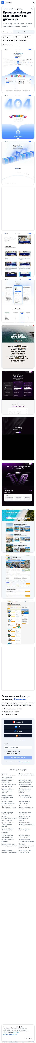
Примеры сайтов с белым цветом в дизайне (25, 818)
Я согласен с (13, 752)
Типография (22, 40)
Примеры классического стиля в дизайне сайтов (8, 775)
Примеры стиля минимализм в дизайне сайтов (26, 807)
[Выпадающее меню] (33, 2)
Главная (5, 9)
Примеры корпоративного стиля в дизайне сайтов (9, 818)
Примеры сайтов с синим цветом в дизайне (7, 824)
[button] (32, 9)
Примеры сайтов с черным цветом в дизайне (7, 790)
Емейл (6, 744)
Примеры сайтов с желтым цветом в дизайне (7, 797)
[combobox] (10, 45)
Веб (12, 9)
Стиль (20, 37)
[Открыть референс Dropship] (18, 71)
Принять (29, 1038)
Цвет (28, 37)
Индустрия (8, 37)
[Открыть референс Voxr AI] (18, 392)
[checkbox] (4, 752)
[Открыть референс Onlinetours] (18, 530)
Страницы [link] (19, 9)
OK (19, 735)
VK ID (19, 727)
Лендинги (18, 32)
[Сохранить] (18, 89)
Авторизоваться (24, 762)
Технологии (9, 40)
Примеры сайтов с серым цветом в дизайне (25, 790)
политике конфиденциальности (11, 1033)
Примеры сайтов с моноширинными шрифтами (7, 830)
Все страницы (7, 32)
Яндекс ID (19, 722)
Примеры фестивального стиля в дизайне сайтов (26, 845)
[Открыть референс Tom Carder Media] (18, 346)
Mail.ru (19, 731)
